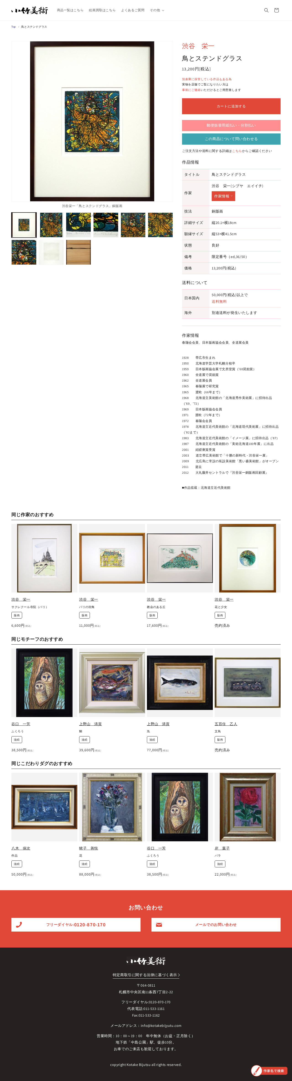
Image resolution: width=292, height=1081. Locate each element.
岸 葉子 (222, 848)
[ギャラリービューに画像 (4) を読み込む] (105, 225)
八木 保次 (20, 848)
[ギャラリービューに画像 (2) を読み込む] (51, 225)
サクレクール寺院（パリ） (30, 607)
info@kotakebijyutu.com (161, 1025)
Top (13, 26)
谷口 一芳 (20, 724)
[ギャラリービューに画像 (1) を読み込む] (23, 225)
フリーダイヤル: (76, 924)
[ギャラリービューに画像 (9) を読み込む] (78, 252)
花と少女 (221, 607)
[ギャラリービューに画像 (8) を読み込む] (51, 252)
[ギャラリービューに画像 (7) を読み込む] (23, 252)
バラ (218, 856)
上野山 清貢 (90, 724)
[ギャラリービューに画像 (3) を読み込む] (78, 225)
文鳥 (218, 731)
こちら (237, 151)
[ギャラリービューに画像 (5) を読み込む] (133, 225)
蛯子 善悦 (88, 848)
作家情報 (221, 196)
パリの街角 (87, 607)
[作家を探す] (269, 1070)
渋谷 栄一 (198, 46)
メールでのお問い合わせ (216, 924)
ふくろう (17, 731)
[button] (156, 10)
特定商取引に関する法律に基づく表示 (145, 974)
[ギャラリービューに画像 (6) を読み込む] (160, 225)
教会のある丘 (156, 607)
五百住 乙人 (226, 724)
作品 (14, 856)
